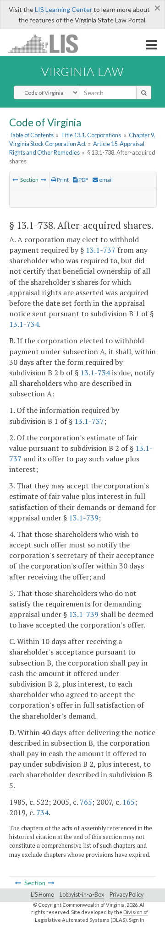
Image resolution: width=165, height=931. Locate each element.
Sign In (136, 920)
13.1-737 (101, 250)
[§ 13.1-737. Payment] (15, 179)
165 (128, 802)
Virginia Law (82, 71)
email (105, 179)
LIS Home (42, 894)
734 (42, 812)
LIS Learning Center (63, 9)
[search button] (143, 92)
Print (62, 179)
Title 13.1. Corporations (91, 135)
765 (86, 802)
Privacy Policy (126, 894)
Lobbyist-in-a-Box (82, 894)
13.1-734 (24, 324)
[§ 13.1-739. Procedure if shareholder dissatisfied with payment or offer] (43, 179)
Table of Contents (31, 135)
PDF (82, 179)
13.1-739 (84, 518)
